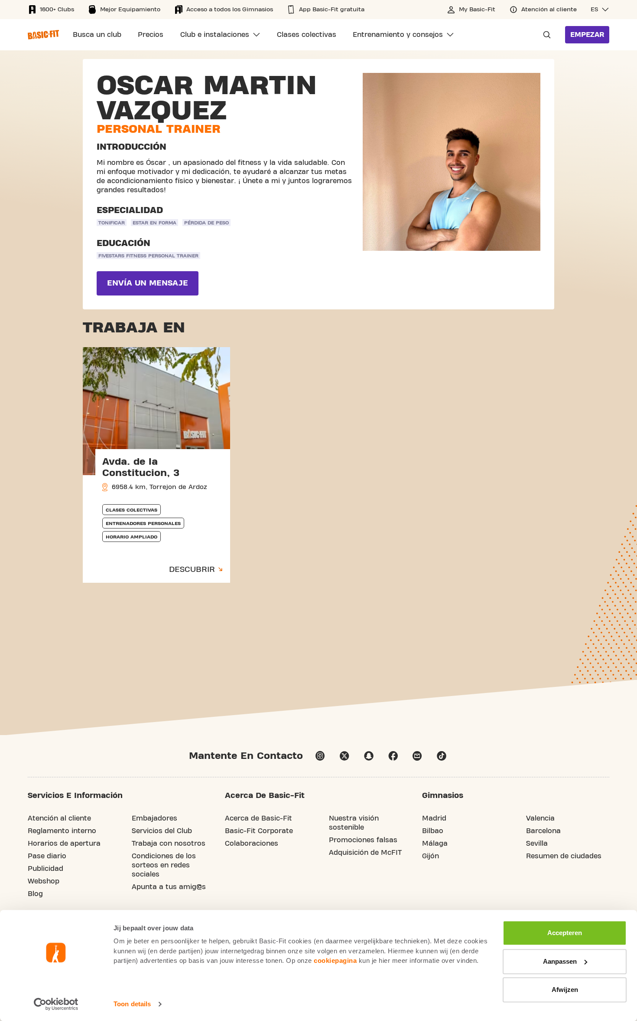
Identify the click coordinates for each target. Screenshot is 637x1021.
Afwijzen (565, 989)
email (417, 756)
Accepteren (564, 932)
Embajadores (154, 818)
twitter (344, 756)
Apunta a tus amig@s (169, 886)
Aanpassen (560, 961)
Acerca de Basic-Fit (258, 818)
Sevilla (537, 843)
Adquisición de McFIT (365, 852)
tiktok (441, 756)
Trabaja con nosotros (168, 843)
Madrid (434, 818)
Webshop (43, 881)
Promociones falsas (363, 840)
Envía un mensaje (147, 283)
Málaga (435, 843)
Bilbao (432, 830)
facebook (393, 756)
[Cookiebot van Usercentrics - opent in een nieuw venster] (56, 1004)
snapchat (369, 756)
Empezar (587, 34)
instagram (320, 756)
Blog (35, 893)
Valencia (540, 818)
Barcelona (543, 830)
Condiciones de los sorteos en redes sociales (164, 865)
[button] (600, 9)
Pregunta (544, 35)
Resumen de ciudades (563, 856)
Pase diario (47, 856)
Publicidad (45, 868)
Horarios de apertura (64, 843)
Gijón (430, 856)
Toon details (132, 1004)
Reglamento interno (62, 830)
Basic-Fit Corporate (259, 830)
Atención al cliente (59, 818)
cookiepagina (335, 960)
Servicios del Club (162, 830)
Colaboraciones (251, 843)
